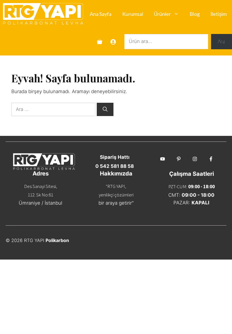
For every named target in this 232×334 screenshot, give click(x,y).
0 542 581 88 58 (114, 166)
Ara (221, 41)
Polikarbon (57, 240)
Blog (195, 14)
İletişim (218, 14)
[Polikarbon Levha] (43, 14)
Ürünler (162, 14)
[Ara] (105, 109)
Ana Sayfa (100, 14)
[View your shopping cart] (100, 41)
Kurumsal (132, 14)
